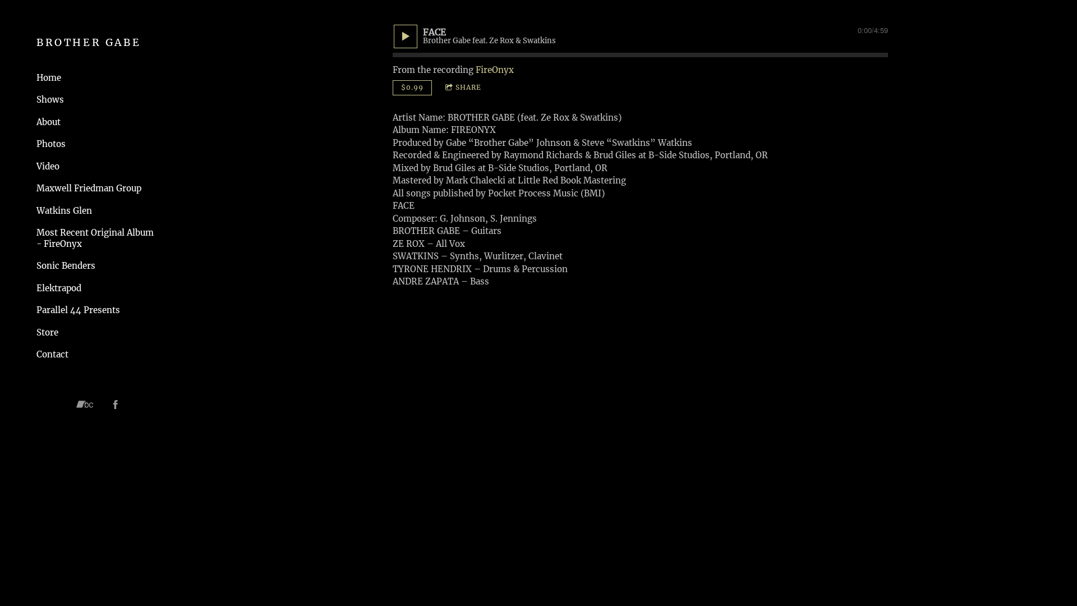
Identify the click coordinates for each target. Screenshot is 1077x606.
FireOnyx (495, 70)
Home (48, 77)
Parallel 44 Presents (78, 310)
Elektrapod (58, 288)
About (48, 122)
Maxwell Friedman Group (88, 188)
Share (468, 87)
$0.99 (412, 87)
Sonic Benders (65, 265)
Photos (51, 144)
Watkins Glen (64, 210)
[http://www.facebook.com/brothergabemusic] (115, 404)
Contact (52, 354)
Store (47, 332)
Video (47, 166)
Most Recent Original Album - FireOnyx (95, 238)
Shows (50, 99)
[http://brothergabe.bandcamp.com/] (84, 404)
